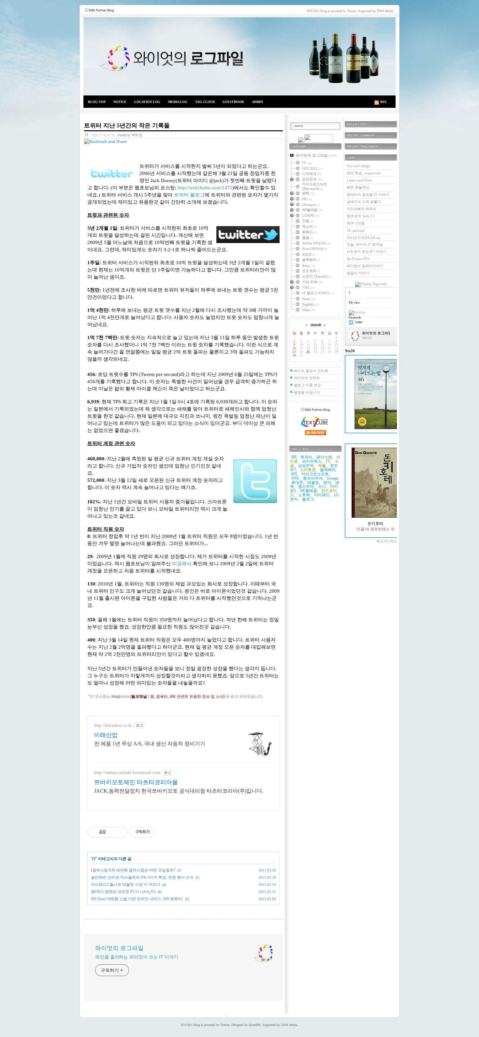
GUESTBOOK (233, 102)
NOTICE (119, 102)
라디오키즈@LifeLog (363, 237)
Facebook (355, 317)
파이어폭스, (312, 461)
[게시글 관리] (120, 832)
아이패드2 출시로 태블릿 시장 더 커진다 (125, 884)
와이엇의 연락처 (307, 378)
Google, (333, 478)
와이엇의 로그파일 (239, 56)
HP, (294, 457)
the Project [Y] (358, 259)
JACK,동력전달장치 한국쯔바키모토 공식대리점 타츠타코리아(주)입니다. (178, 791)
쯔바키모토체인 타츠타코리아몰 (136, 782)
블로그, (308, 499)
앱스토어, (306, 486)
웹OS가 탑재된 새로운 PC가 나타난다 (123, 891)
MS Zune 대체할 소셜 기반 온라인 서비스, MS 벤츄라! (137, 899)
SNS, (295, 478)
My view (354, 302)
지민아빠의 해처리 (361, 209)
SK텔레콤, (309, 490)
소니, (322, 486)
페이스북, (324, 457)
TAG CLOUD (205, 102)
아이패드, (322, 495)
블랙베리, (328, 470)
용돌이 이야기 (358, 273)
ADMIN (257, 102)
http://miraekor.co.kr (113, 725)
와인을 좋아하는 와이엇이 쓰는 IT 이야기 (136, 956)
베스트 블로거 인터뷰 (311, 371)
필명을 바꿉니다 (307, 392)
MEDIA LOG (177, 102)
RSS (383, 102)
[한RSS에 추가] (300, 141)
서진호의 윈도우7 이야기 (366, 251)
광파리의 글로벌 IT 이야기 (368, 194)
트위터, (306, 457)
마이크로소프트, (315, 474)
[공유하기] (112, 832)
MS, (294, 474)
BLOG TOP (97, 102)
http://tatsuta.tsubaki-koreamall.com (127, 772)
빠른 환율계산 (358, 187)
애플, (322, 465)
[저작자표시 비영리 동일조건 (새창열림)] (164, 832)
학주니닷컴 (356, 223)
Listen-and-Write (359, 180)
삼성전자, (306, 465)
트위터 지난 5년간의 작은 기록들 (127, 125)
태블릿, (313, 482)
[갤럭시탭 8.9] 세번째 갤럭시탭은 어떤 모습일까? (133, 870)
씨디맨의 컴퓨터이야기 (365, 266)
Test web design (358, 166)
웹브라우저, (313, 478)
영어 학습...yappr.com (364, 173)
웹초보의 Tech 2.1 (361, 216)
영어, (327, 482)
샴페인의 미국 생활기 (364, 202)
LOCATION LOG (147, 102)
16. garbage (356, 230)
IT (87, 135)
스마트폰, (308, 470)
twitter (358, 322)
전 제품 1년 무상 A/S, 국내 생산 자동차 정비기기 (149, 743)
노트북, (304, 495)
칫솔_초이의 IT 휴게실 (365, 244)
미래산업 (106, 735)
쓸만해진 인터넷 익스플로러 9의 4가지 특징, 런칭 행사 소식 (142, 877)
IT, (328, 461)
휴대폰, (297, 482)
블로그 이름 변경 (307, 385)
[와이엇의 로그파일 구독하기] (318, 141)
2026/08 (315, 325)
